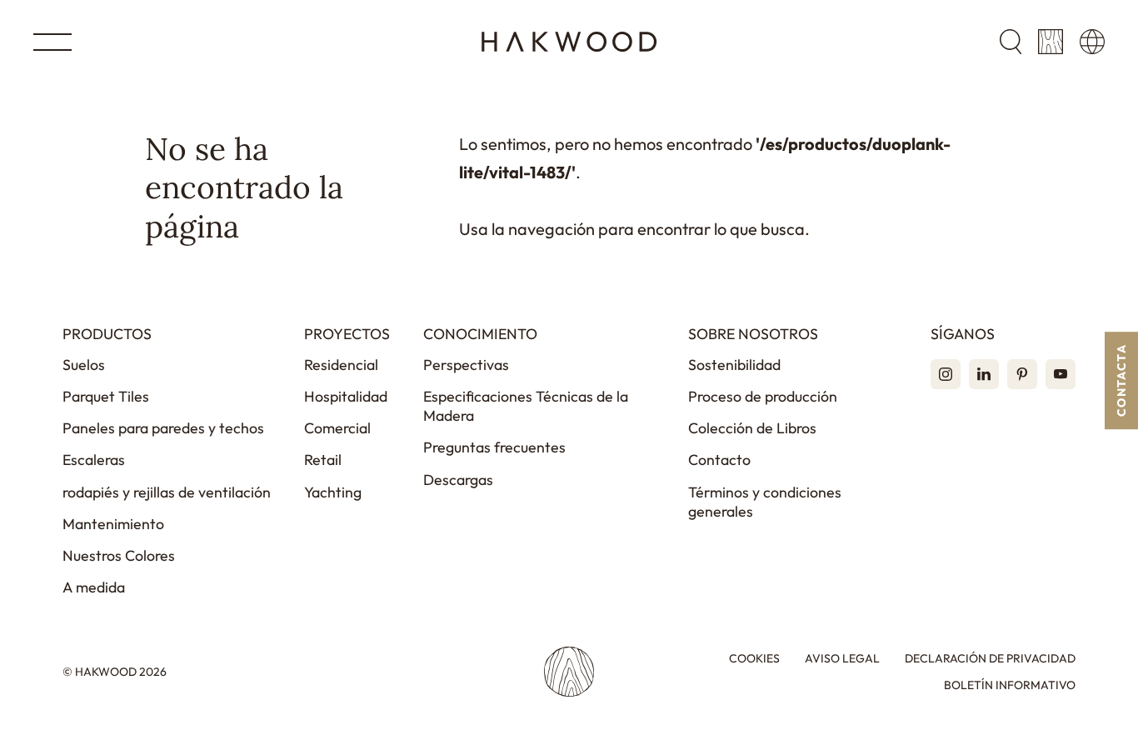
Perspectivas (466, 364)
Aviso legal (842, 659)
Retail (323, 459)
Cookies (754, 659)
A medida (93, 587)
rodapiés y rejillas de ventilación (166, 492)
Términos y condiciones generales (764, 501)
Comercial (337, 428)
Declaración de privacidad (990, 659)
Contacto (719, 459)
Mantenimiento (113, 523)
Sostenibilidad (734, 364)
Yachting (333, 492)
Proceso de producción (762, 396)
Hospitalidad (345, 396)
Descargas (458, 479)
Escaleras (93, 459)
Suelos (83, 364)
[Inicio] (569, 41)
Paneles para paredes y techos (163, 428)
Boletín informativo (1010, 685)
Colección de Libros (752, 428)
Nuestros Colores (118, 555)
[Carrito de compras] (1050, 41)
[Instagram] (946, 374)
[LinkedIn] (984, 374)
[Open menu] (52, 42)
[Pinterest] (1022, 374)
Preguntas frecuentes (494, 447)
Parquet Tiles (105, 396)
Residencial (341, 364)
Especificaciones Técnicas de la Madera (525, 406)
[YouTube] (1061, 374)
